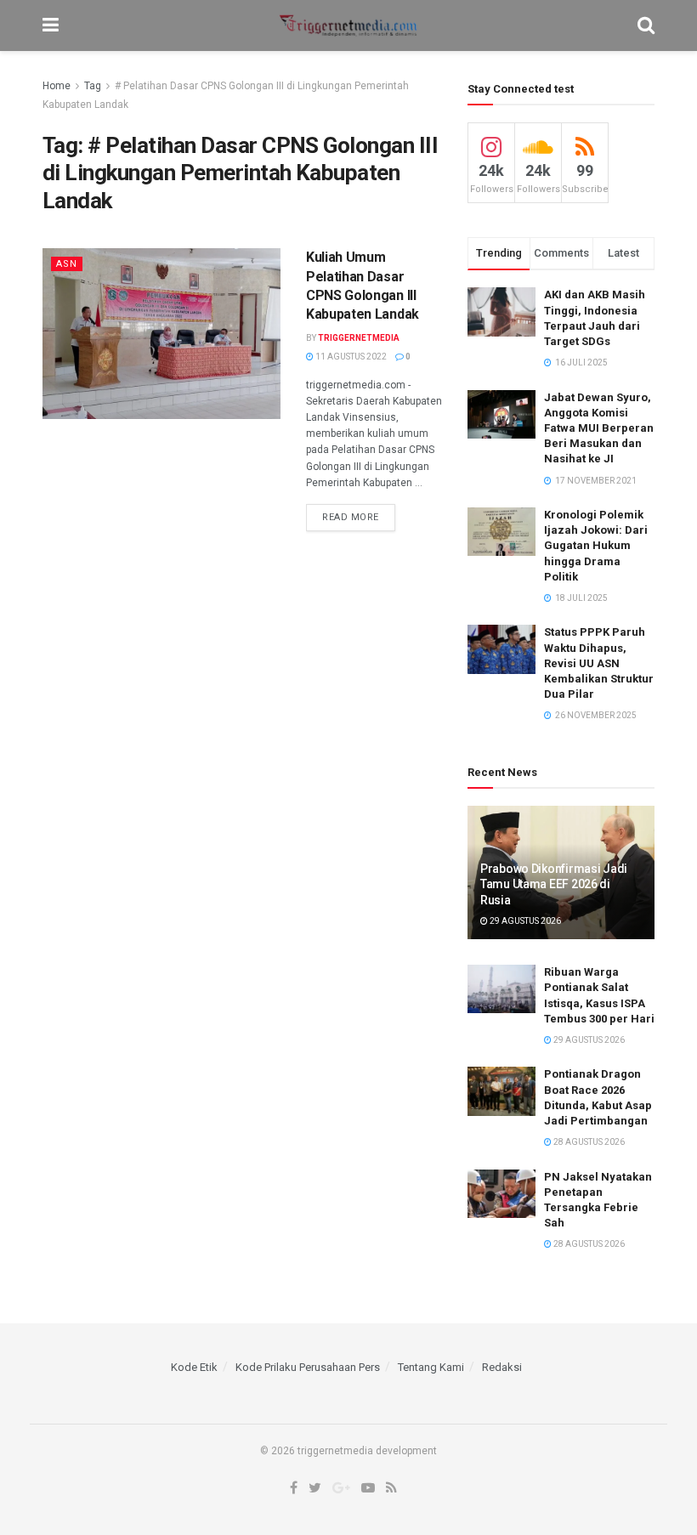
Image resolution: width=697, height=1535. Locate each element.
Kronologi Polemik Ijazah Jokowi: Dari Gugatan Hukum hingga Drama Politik (596, 545)
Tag (92, 86)
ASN (66, 263)
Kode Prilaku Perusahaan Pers (307, 1367)
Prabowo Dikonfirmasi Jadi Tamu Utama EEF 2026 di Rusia (553, 884)
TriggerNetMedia (359, 338)
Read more (350, 517)
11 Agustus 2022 (350, 356)
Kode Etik (194, 1367)
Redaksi (502, 1367)
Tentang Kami (431, 1367)
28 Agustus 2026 (588, 1142)
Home (56, 86)
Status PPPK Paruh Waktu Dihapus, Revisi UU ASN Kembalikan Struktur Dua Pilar (599, 663)
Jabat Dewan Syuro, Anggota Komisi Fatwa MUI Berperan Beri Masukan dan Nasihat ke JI (599, 428)
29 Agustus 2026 (524, 921)
